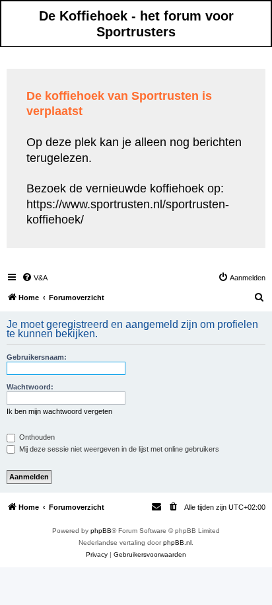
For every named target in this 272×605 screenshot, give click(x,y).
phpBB (101, 530)
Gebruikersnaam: (37, 357)
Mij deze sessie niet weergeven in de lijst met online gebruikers (118, 449)
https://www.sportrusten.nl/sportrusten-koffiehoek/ (127, 212)
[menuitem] (35, 278)
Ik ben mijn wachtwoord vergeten (59, 411)
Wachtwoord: (30, 387)
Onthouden (36, 437)
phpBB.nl (177, 542)
